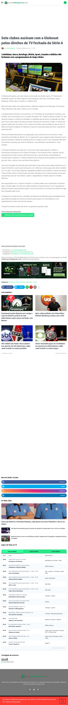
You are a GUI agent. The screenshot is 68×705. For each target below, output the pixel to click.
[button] (2, 2)
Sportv (35, 282)
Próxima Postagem (61, 353)
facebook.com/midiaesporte (21, 252)
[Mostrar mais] (39, 287)
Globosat (22, 282)
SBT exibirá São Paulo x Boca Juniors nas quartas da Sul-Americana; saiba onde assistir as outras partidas (15, 346)
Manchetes (29, 282)
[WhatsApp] (27, 287)
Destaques (12, 282)
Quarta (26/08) (12, 551)
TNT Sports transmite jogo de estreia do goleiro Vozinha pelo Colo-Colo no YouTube (38, 528)
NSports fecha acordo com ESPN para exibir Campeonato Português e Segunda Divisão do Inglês (38, 537)
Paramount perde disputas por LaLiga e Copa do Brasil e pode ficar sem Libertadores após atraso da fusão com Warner (17, 317)
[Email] (35, 287)
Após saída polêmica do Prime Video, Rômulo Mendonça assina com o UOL (49, 314)
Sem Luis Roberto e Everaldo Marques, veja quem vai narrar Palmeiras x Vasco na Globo (33, 523)
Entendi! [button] (62, 701)
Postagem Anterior (7, 353)
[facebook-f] (30, 689)
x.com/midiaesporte (18, 250)
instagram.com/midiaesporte (22, 254)
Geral (17, 282)
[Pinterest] (31, 287)
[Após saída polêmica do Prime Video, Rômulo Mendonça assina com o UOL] (51, 303)
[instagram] (38, 689)
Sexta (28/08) (56, 551)
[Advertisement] (34, 21)
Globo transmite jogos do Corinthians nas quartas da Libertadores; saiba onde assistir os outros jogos (50, 346)
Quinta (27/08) (34, 551)
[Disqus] (34, 376)
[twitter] (34, 689)
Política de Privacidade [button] (13, 702)
